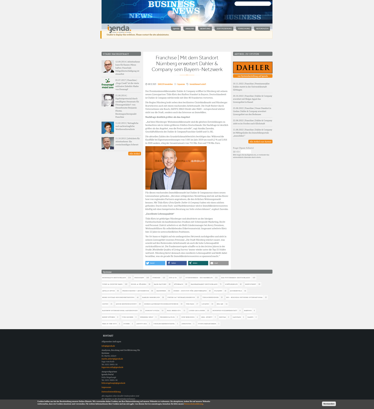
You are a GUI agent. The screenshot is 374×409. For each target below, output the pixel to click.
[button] (155, 263)
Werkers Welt (146, 317)
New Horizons (188, 317)
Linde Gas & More (197, 311)
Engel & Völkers (138, 284)
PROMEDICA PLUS (167, 317)
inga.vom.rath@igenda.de (112, 367)
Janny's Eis (141, 324)
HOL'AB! (220, 304)
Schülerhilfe (231, 284)
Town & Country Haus (112, 284)
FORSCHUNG (244, 28)
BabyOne (248, 311)
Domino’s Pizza (152, 311)
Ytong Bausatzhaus (207, 324)
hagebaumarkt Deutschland (204, 284)
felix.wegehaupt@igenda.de (113, 383)
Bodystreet (250, 284)
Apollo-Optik (108, 291)
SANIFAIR (237, 317)
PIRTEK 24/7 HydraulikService (181, 297)
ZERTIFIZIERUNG (224, 28)
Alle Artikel (134, 153)
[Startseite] (119, 28)
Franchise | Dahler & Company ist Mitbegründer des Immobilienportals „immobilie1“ (252, 132)
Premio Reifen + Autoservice (135, 291)
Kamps (250, 317)
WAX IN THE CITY (109, 324)
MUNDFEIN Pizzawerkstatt (225, 311)
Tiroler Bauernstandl (164, 324)
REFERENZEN (262, 28)
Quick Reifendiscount (126, 304)
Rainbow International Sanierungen (120, 311)
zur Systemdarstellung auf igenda (253, 76)
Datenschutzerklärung (111, 391)
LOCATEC (205, 304)
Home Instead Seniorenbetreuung (118, 297)
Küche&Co (178, 284)
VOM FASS (190, 304)
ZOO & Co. (173, 278)
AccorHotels (236, 291)
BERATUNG (205, 28)
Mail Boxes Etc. (174, 311)
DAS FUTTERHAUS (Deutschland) (235, 278)
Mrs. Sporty (207, 317)
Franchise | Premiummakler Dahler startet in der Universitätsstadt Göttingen (251, 86)
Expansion (181, 84)
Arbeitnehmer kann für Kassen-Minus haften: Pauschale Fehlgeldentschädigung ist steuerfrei (127, 67)
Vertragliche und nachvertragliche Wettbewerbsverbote (126, 126)
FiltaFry (218, 291)
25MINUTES (186, 324)
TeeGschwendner (210, 297)
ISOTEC (105, 304)
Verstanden (329, 404)
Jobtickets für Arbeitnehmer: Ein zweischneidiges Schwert (127, 141)
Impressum (106, 387)
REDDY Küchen (108, 317)
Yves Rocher (127, 317)
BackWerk (161, 291)
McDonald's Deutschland (114, 278)
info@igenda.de (108, 346)
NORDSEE (156, 278)
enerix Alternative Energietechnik (161, 304)
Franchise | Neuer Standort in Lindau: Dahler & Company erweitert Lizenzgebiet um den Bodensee (252, 111)
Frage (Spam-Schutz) (243, 148)
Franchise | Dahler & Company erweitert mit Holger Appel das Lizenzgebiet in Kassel (252, 99)
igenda (176, 28)
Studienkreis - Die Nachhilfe (199, 278)
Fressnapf (139, 278)
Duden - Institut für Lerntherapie (190, 291)
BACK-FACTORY (160, 284)
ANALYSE (190, 28)
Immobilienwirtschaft (198, 84)
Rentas (222, 317)
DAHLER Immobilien (165, 84)
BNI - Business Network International (244, 297)
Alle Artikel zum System (260, 141)
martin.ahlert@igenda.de (112, 359)
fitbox (127, 324)
